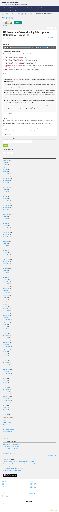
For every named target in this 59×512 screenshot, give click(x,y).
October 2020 (6, 317)
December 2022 (6, 259)
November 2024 (6, 207)
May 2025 (5, 194)
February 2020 (6, 335)
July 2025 (5, 189)
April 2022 (5, 277)
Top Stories (16, 10)
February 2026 (6, 173)
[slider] (20, 47)
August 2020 (6, 322)
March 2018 (5, 387)
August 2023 (6, 241)
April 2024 (5, 223)
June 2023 (5, 245)
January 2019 (6, 364)
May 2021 (5, 301)
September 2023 (6, 239)
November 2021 (6, 288)
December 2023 (6, 232)
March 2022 (5, 279)
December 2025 (6, 178)
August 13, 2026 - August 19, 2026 (11, 446)
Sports (49, 7)
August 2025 (6, 187)
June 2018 (5, 380)
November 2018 (6, 369)
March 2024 (5, 225)
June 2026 (5, 164)
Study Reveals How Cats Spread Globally (12, 470)
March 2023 (5, 252)
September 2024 (6, 212)
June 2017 (5, 407)
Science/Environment (42, 7)
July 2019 (5, 351)
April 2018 (5, 385)
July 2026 (5, 162)
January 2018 (6, 391)
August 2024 (6, 214)
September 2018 (6, 373)
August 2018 (6, 376)
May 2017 (5, 409)
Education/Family (11, 7)
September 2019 (6, 346)
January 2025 (6, 203)
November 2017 (6, 396)
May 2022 (5, 275)
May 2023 (5, 248)
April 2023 (5, 250)
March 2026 (5, 171)
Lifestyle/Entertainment (32, 7)
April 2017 (5, 411)
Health (17, 7)
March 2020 (5, 333)
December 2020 (6, 313)
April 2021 (5, 304)
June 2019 (5, 353)
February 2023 (6, 254)
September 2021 (6, 292)
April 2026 (5, 169)
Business (4, 7)
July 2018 (5, 378)
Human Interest (23, 7)
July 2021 (5, 297)
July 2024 (5, 216)
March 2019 (5, 360)
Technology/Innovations (7, 10)
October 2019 (6, 344)
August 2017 (6, 402)
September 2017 (6, 400)
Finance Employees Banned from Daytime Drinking (14, 466)
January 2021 (6, 310)
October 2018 (6, 371)
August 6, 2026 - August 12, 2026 (10, 448)
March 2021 (5, 306)
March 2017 (5, 414)
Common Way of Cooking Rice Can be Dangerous (14, 468)
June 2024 (5, 218)
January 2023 (6, 256)
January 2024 (6, 230)
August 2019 (6, 349)
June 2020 (5, 326)
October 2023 (6, 236)
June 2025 (5, 191)
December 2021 (6, 286)
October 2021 (6, 290)
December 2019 (6, 340)
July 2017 (5, 405)
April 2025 (5, 196)
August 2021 (6, 295)
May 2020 (5, 328)
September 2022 (6, 265)
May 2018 (5, 382)
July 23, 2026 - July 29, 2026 (9, 453)
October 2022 (6, 263)
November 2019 (6, 342)
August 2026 (6, 160)
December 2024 (6, 205)
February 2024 (6, 227)
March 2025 (5, 198)
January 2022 (6, 283)
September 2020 (6, 319)
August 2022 (6, 268)
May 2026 (5, 167)
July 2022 (5, 270)
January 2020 (6, 337)
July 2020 (5, 324)
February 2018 (6, 389)
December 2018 (6, 367)
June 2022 (5, 272)
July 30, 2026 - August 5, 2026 (9, 451)
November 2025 (6, 180)
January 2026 (6, 176)
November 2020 (6, 315)
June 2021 (5, 299)
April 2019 (5, 358)
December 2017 (6, 393)
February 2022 (6, 281)
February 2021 (6, 308)
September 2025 (6, 185)
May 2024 (5, 221)
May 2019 (5, 355)
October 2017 (6, 398)
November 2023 (6, 234)
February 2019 (6, 362)
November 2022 (6, 261)
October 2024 (6, 209)
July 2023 (5, 243)
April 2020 (5, 331)
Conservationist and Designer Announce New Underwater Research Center (20, 463)
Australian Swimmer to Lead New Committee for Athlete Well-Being (18, 461)
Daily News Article (10, 2)
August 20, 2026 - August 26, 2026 (11, 444)
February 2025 (6, 200)
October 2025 (6, 182)
